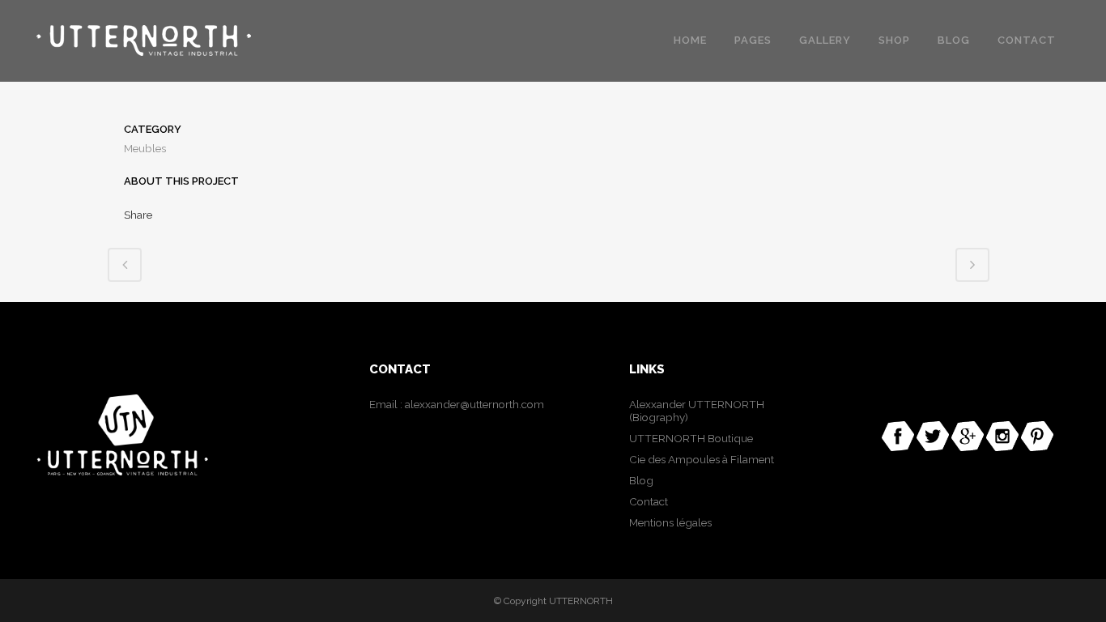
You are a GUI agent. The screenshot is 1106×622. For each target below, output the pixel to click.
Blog (641, 480)
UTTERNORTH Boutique (691, 438)
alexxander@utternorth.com (474, 404)
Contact (648, 501)
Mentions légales (670, 522)
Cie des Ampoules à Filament (701, 459)
